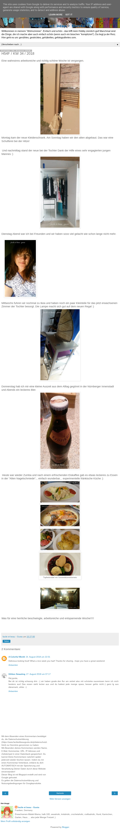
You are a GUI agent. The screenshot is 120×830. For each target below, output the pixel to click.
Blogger (65, 827)
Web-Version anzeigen (60, 799)
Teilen (6, 641)
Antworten (13, 665)
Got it (68, 14)
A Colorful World (16, 657)
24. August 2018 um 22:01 (38, 657)
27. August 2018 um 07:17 (38, 674)
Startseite (60, 793)
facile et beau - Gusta (28, 807)
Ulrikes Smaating (16, 674)
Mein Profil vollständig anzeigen (15, 821)
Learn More (55, 14)
